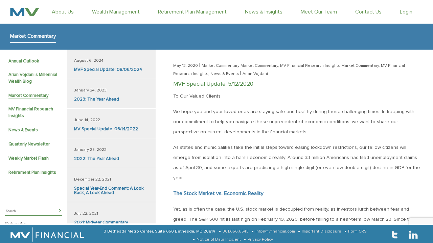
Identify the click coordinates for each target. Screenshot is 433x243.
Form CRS (357, 232)
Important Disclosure (321, 232)
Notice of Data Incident (219, 240)
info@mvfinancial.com (275, 232)
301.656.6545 (236, 232)
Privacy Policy (260, 240)
